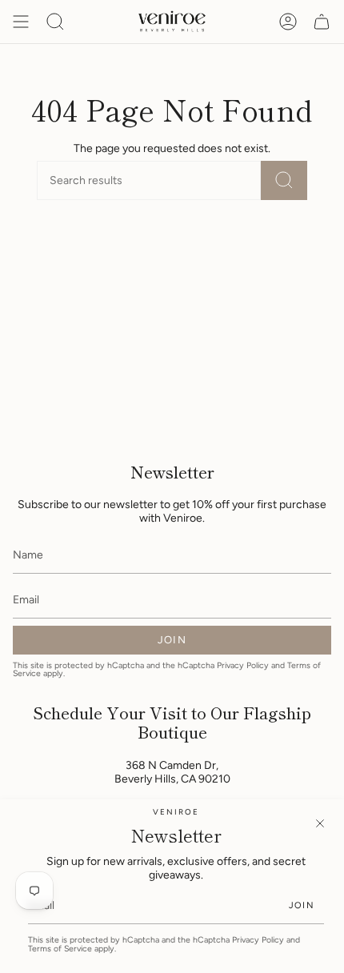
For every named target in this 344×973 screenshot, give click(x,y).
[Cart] (321, 21)
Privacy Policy (258, 940)
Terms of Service (60, 948)
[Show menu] (21, 21)
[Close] (320, 823)
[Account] (288, 21)
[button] (55, 21)
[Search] (284, 180)
